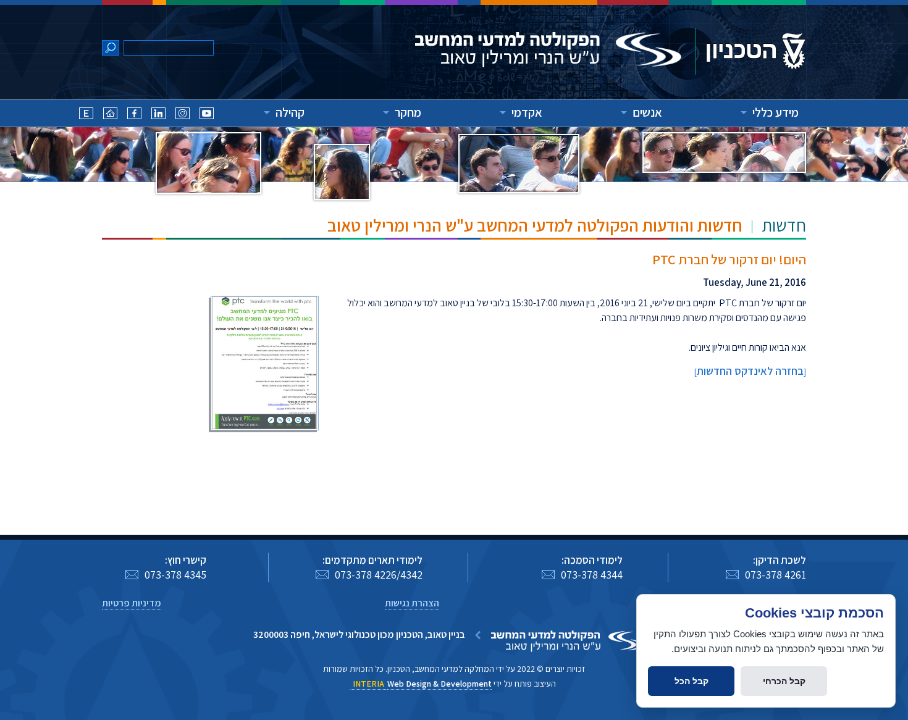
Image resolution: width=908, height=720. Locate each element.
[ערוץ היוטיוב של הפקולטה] (207, 115)
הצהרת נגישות (412, 603)
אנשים (647, 112)
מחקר (408, 112)
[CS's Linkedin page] (158, 115)
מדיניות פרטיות (131, 603)
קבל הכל (691, 681)
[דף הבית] (110, 115)
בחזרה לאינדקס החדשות (750, 371)
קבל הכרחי (784, 681)
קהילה (290, 112)
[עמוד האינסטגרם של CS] (182, 115)
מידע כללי (775, 112)
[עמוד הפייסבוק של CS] (134, 115)
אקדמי (526, 112)
